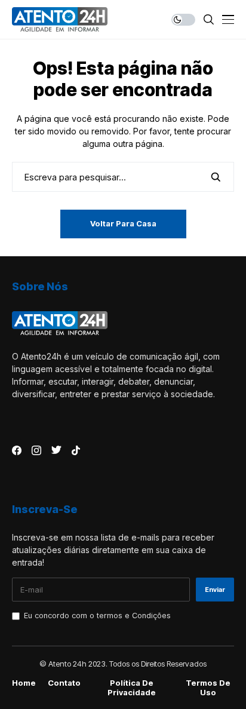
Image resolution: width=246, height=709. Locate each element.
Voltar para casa (123, 223)
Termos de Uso (208, 688)
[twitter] (56, 450)
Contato (64, 683)
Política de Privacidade (131, 688)
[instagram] (36, 450)
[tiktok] (76, 450)
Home (24, 683)
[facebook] (16, 450)
